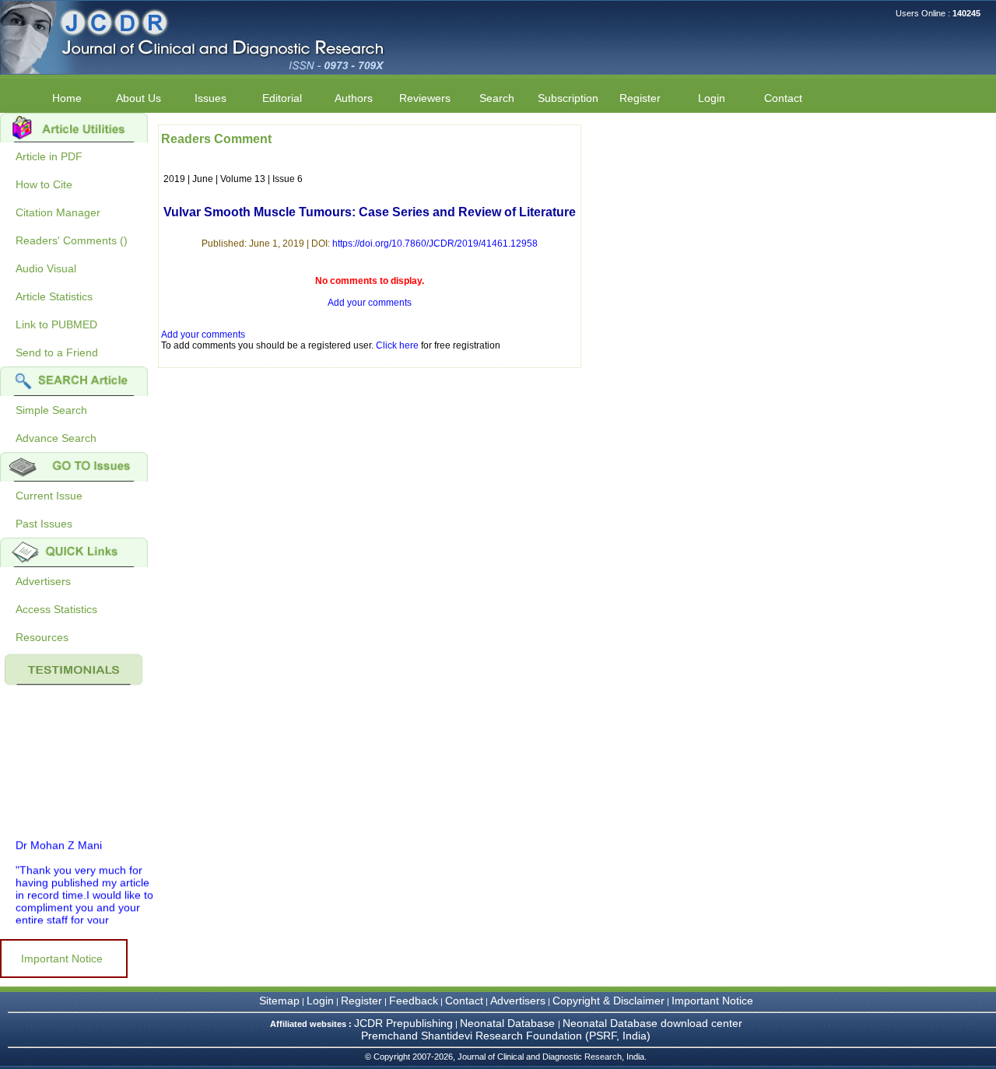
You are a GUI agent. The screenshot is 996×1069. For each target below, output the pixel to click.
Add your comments (370, 302)
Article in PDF (49, 156)
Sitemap (279, 1000)
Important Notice (62, 958)
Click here (397, 345)
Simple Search (51, 410)
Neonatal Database (509, 1023)
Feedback (413, 1000)
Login (711, 98)
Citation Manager (58, 212)
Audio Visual (46, 268)
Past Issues (44, 523)
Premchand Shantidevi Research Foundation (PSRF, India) (506, 1035)
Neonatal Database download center (652, 1023)
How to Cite (44, 184)
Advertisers (43, 581)
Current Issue (49, 495)
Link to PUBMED (56, 324)
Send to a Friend (57, 352)
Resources (42, 637)
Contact (783, 98)
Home (67, 98)
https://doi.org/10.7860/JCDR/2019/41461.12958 (435, 243)
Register (361, 1000)
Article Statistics (54, 296)
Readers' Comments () (72, 240)
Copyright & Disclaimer (608, 1000)
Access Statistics (56, 609)
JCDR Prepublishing (403, 1023)
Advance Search (56, 438)
